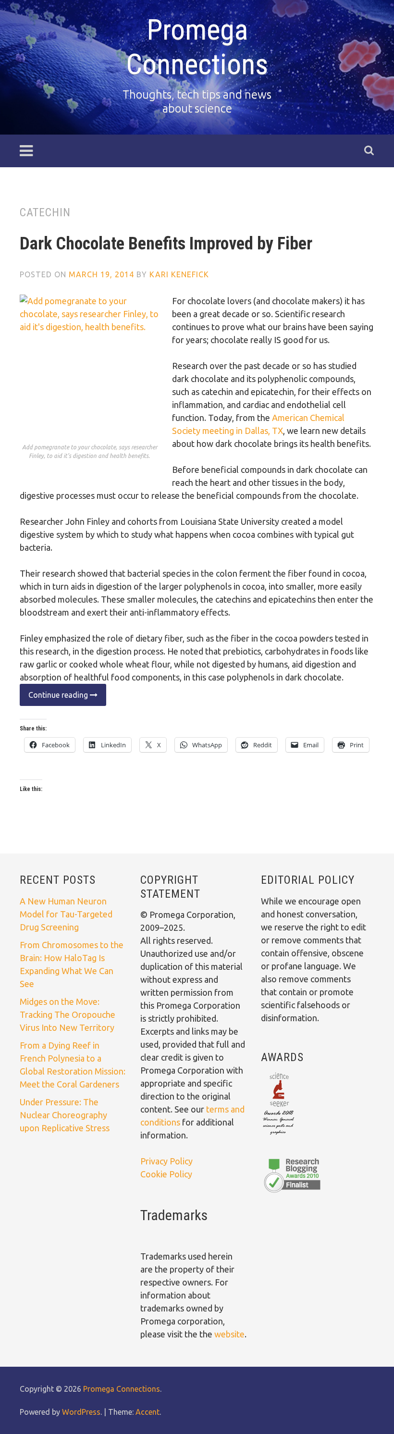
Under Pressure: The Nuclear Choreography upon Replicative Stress (65, 1115)
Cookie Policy (166, 1174)
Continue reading (55, 698)
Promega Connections (197, 46)
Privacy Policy (166, 1161)
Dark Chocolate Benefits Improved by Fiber (166, 244)
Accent (147, 1412)
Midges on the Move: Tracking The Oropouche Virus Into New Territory (67, 1014)
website (229, 1334)
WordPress (81, 1412)
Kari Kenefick (179, 274)
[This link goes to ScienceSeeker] (278, 1135)
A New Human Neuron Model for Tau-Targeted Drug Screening (66, 914)
